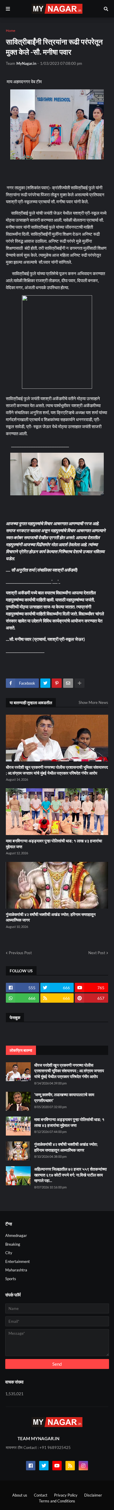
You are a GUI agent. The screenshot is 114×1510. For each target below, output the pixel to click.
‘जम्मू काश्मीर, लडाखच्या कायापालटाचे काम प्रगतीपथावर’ (64, 1097)
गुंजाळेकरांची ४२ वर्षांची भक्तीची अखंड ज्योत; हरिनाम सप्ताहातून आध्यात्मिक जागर (51, 917)
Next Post (96, 952)
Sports (10, 1278)
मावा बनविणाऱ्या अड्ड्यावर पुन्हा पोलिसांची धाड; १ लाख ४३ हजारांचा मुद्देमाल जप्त (54, 843)
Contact (40, 1495)
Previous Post (20, 952)
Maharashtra (16, 1270)
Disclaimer (93, 1495)
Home (10, 30)
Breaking (12, 1244)
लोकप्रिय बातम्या (21, 1050)
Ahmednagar (16, 1235)
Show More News (93, 702)
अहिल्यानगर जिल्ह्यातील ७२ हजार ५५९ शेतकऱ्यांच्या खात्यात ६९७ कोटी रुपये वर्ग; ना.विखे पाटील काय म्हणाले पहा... (70, 1175)
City (8, 1252)
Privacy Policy (65, 1495)
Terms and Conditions (57, 1501)
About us (19, 1495)
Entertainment (17, 1261)
